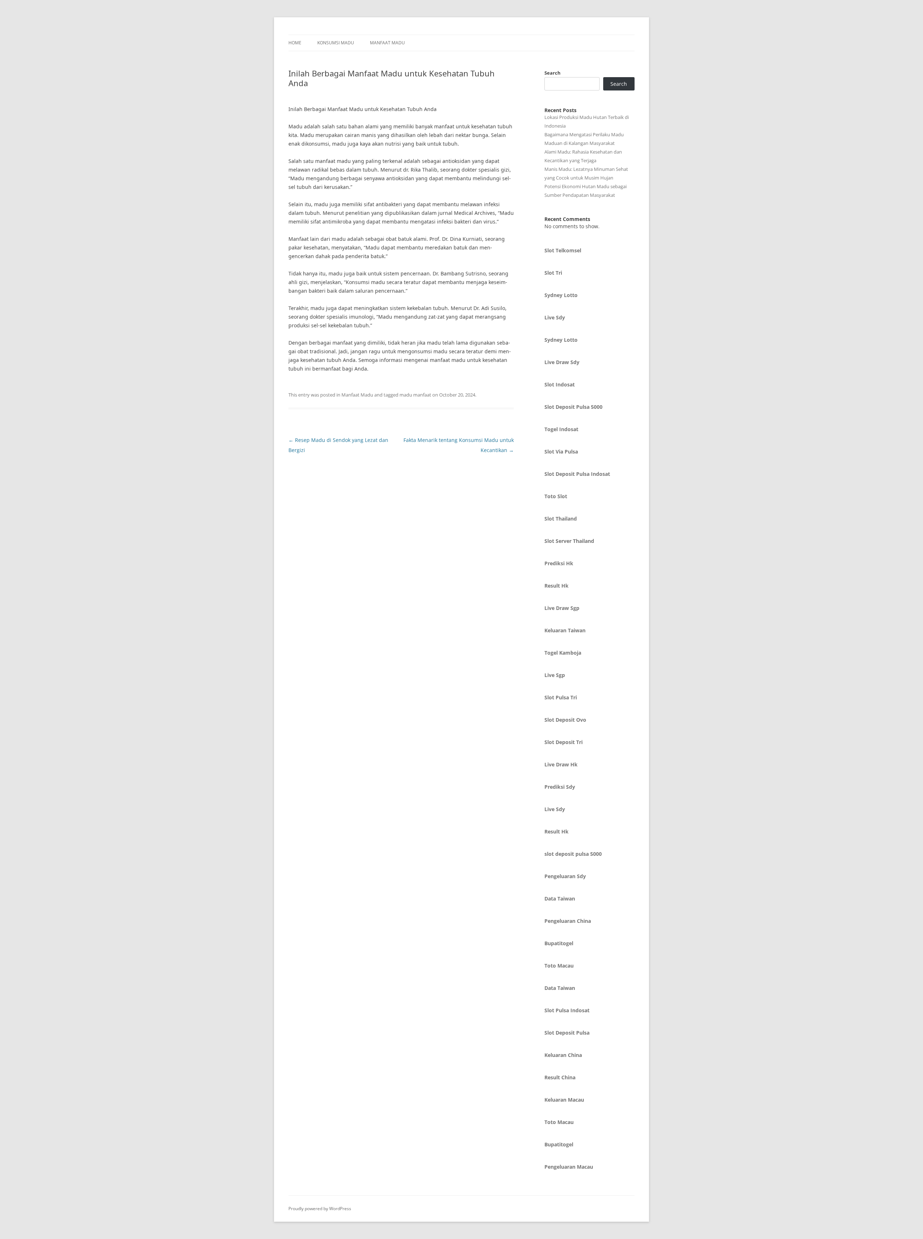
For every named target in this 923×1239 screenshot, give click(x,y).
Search (552, 73)
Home (294, 43)
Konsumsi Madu (335, 43)
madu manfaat (415, 394)
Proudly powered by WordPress (319, 1208)
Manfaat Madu (387, 43)
